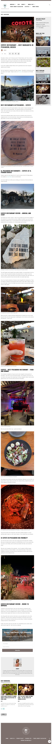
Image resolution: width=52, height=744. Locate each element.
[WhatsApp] (18, 53)
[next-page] (4, 709)
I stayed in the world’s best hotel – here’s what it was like (43, 52)
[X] (12, 53)
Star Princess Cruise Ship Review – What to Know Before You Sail (43, 41)
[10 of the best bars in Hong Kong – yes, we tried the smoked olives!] (26, 689)
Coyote (20, 71)
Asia (1, 701)
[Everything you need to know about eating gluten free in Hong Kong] (9, 689)
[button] (49, 4)
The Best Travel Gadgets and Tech (43, 99)
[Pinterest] (15, 53)
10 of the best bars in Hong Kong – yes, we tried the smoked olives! (25, 698)
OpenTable (9, 176)
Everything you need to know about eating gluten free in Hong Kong (8, 698)
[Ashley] (2, 50)
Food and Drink (6, 14)
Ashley (5, 50)
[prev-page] (1, 709)
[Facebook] (10, 53)
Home (2, 14)
